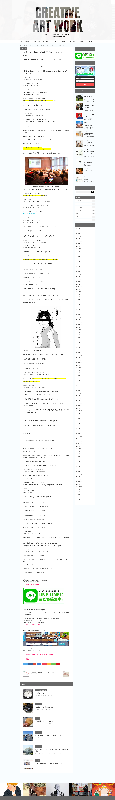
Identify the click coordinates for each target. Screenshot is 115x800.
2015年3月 (78, 461)
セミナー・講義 (85, 207)
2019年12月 (78, 322)
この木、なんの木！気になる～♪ (89, 97)
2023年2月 (78, 279)
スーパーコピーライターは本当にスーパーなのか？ (89, 161)
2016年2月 (78, 433)
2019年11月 (78, 324)
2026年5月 (78, 236)
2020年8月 (78, 312)
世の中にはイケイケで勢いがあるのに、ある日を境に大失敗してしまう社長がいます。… (89, 138)
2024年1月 (78, 251)
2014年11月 (78, 471)
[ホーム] (21, 41)
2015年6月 (78, 453)
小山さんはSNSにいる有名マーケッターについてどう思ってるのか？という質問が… (89, 156)
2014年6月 (78, 484)
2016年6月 (78, 423)
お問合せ (90, 41)
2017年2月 (78, 405)
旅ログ (63, 41)
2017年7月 (78, 393)
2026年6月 (78, 233)
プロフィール (27, 41)
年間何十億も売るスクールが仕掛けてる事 (89, 179)
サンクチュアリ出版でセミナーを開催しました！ (89, 106)
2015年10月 (78, 443)
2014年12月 (78, 469)
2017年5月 (78, 398)
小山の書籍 (82, 41)
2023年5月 (78, 271)
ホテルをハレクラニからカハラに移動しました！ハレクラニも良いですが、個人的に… (89, 101)
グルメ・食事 (72, 41)
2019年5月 (78, 337)
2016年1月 (78, 436)
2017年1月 (78, 408)
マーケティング (40, 45)
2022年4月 (78, 296)
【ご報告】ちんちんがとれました (44, 721)
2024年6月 (78, 246)
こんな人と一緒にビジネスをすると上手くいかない (89, 124)
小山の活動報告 (46, 41)
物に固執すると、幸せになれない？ (45, 707)
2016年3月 (78, 431)
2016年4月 (78, 428)
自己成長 (51, 45)
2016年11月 (78, 413)
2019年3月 (78, 342)
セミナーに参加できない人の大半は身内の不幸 (89, 143)
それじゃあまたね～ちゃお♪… (88, 171)
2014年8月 (78, 479)
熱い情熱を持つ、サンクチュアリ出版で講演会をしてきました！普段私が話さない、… (89, 110)
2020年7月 (78, 314)
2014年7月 (78, 481)
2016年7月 (78, 420)
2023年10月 (78, 258)
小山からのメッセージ (88, 170)
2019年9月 (78, 329)
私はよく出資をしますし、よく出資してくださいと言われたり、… (89, 129)
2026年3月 (78, 241)
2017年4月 (78, 400)
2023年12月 (78, 253)
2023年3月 (78, 276)
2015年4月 (78, 458)
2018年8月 (78, 360)
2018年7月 (78, 362)
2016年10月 (78, 415)
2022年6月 (78, 294)
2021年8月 (78, 304)
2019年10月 (78, 327)
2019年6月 (78, 334)
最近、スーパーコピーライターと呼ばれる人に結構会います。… (89, 165)
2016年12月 (78, 410)
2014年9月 (78, 476)
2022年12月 (78, 284)
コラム (55, 41)
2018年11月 (78, 352)
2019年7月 (78, 332)
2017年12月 (78, 380)
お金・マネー (25, 45)
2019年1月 (78, 347)
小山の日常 (85, 213)
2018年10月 (78, 355)
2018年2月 (78, 375)
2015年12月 (78, 438)
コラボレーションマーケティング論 (89, 115)
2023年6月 (78, 269)
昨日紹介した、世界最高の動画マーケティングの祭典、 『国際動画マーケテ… (89, 119)
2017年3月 (78, 403)
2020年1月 (78, 319)
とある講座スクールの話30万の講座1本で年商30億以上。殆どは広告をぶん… (89, 183)
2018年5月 (78, 367)
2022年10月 (78, 286)
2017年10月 (78, 385)
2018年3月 (78, 372)
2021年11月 (78, 299)
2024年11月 (78, 243)
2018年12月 (78, 350)
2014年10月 (78, 474)
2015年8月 (78, 448)
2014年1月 (78, 496)
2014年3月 (78, 491)
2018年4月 (78, 370)
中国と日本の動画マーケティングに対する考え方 (48, 763)
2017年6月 (78, 395)
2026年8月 (78, 228)
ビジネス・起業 (34, 45)
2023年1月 (78, 281)
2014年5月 (78, 486)
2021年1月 (78, 309)
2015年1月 (78, 466)
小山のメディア (37, 41)
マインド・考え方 (46, 45)
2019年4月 (78, 339)
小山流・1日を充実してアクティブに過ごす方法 (48, 735)
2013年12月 (78, 499)
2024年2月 (78, 248)
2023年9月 (78, 261)
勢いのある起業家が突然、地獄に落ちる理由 (89, 134)
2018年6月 (78, 365)
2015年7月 (78, 451)
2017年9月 (78, 388)
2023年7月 (78, 266)
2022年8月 (78, 291)
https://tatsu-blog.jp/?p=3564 (29, 213)
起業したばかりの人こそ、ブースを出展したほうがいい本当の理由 (52, 750)
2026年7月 (78, 231)
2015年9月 (78, 446)
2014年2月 (78, 494)
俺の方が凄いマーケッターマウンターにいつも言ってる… (89, 152)
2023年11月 (78, 256)
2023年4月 (78, 274)
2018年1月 (78, 377)
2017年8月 (78, 390)
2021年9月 (78, 301)
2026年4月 (78, 238)
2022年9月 (78, 289)
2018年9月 (78, 357)
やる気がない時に (40, 693)
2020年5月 (78, 317)
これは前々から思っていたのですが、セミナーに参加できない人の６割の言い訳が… (89, 147)
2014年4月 (78, 489)
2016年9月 (78, 418)
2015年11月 (78, 441)
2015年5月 (78, 456)
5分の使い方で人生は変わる (41, 690)
